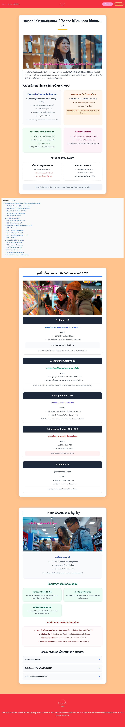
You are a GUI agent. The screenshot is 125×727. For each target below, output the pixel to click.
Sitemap (16, 4)
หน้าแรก (3, 4)
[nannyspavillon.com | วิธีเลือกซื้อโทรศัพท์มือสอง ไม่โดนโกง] (62, 4)
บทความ (9, 4)
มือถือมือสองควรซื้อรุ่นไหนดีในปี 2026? (62, 668)
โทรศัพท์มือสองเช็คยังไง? (62, 659)
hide (13, 201)
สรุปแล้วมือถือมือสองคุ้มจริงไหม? (62, 676)
